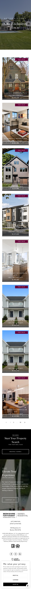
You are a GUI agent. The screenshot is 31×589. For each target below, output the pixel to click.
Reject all (15, 575)
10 (20, 422)
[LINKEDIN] (20, 554)
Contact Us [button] (10, 500)
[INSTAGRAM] (15, 554)
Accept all (15, 584)
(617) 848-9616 (15, 521)
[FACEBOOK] (11, 554)
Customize (15, 579)
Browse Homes (15, 451)
